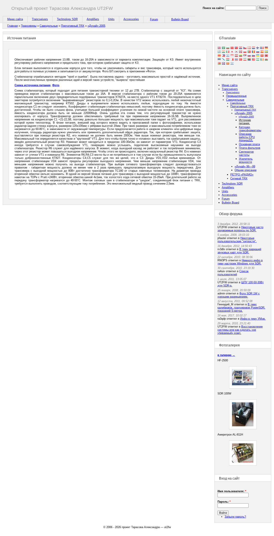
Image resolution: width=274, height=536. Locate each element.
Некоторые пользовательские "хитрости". (237, 239)
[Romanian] (253, 52)
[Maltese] (232, 60)
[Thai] (236, 60)
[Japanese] (232, 52)
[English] (219, 48)
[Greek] (219, 52)
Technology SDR (67, 19)
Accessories (131, 19)
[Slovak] (249, 56)
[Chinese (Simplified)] (232, 48)
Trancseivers (40, 19)
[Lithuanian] (240, 56)
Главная (12, 25)
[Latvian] (236, 56)
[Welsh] (266, 60)
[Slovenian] (253, 56)
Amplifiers (93, 19)
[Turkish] (240, 60)
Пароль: (224, 501)
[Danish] (249, 48)
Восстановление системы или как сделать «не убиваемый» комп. (240, 330)
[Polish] (245, 52)
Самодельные (49, 25)
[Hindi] (223, 52)
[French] (262, 48)
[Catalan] (219, 56)
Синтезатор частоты (246, 153)
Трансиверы (28, 25)
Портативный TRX (72, 25)
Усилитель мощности (246, 160)
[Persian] (245, 60)
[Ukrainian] (257, 56)
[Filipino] (223, 56)
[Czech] (245, 48)
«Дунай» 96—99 (245, 166)
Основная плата (249, 144)
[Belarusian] (219, 64)
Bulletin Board (180, 19)
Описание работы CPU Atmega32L (247, 137)
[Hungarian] (227, 60)
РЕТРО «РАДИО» (241, 174)
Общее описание (245, 170)
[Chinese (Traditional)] (236, 48)
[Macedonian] (227, 64)
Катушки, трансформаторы (250, 129)
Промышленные (236, 95)
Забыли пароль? (235, 516)
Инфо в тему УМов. (253, 318)
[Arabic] (223, 48)
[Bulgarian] (227, 48)
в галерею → (226, 355)
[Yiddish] (232, 64)
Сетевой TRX (238, 178)
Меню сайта (15, 19)
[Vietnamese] (262, 56)
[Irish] (262, 60)
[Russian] (257, 52)
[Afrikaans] (249, 60)
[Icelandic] (223, 64)
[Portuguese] (249, 52)
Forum (154, 19)
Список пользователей (233, 273)
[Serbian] (245, 56)
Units (111, 19)
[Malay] (253, 60)
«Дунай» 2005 (96, 25)
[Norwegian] (240, 52)
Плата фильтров (249, 147)
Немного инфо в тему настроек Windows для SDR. (240, 262)
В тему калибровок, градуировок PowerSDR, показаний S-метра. (241, 307)
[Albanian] (266, 56)
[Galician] (223, 60)
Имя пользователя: (231, 491)
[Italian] (227, 52)
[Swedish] (266, 52)
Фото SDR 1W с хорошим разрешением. (238, 295)
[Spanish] (262, 52)
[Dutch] (253, 48)
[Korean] (236, 52)
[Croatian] (240, 48)
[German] (266, 48)
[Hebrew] (227, 56)
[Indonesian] (232, 56)
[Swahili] (257, 60)
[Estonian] (219, 60)
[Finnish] (257, 48)
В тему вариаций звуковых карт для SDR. (239, 251)
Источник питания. (245, 121)
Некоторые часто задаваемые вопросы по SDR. (240, 229)
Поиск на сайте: (214, 8)
